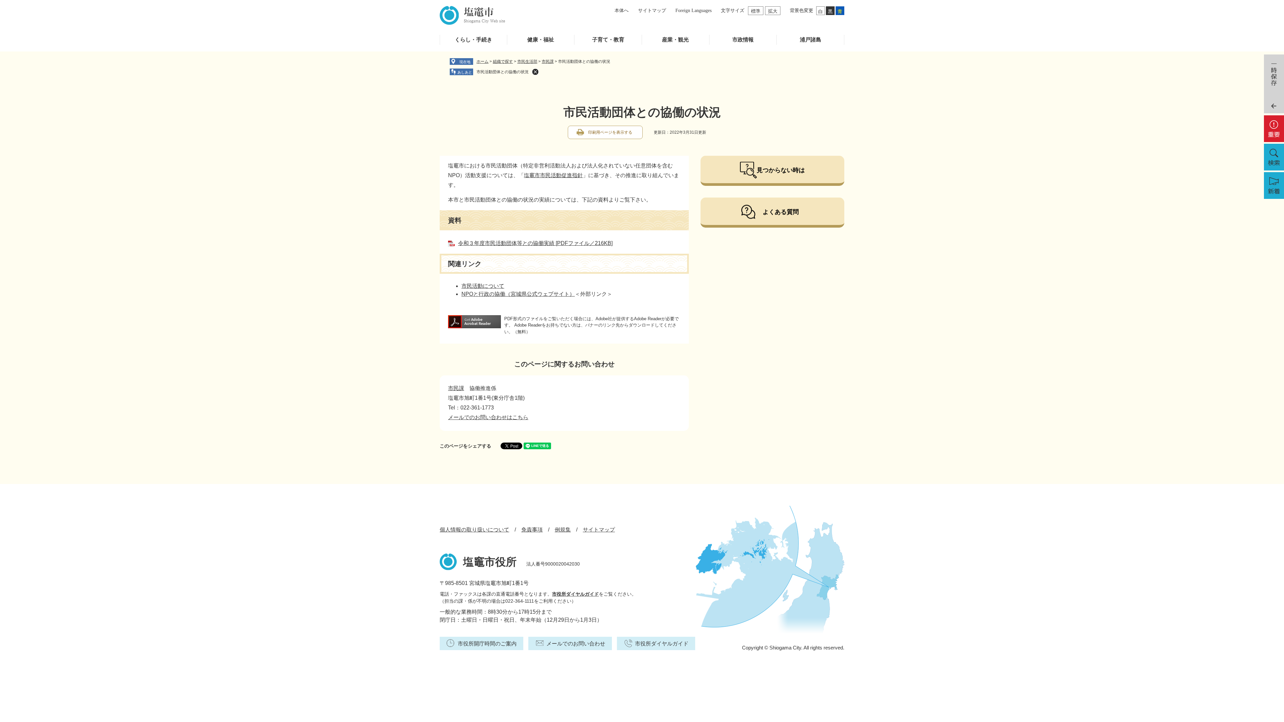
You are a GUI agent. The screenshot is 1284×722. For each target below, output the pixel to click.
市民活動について (482, 286)
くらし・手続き (473, 39)
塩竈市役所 (490, 562)
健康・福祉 (540, 39)
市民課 (548, 61)
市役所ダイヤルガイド (575, 594)
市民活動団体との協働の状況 (502, 72)
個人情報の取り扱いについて (474, 529)
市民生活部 (527, 61)
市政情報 (743, 39)
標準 (755, 11)
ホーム (482, 61)
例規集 (563, 529)
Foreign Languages (693, 10)
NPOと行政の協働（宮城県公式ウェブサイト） (518, 294)
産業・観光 (675, 39)
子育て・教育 (608, 39)
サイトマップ (652, 10)
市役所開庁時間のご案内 (487, 643)
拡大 (772, 11)
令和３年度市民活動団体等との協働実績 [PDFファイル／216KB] (535, 243)
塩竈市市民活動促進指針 (553, 175)
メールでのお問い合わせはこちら (488, 417)
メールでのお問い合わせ (575, 643)
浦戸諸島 (810, 39)
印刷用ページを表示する (610, 132)
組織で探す (503, 61)
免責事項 (532, 529)
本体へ (622, 10)
